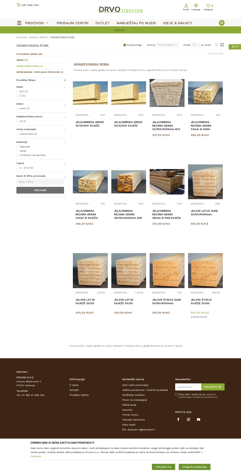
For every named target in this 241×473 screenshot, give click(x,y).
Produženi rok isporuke (33, 155)
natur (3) (25, 108)
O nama (74, 385)
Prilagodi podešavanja (195, 467)
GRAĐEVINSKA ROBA (29, 66)
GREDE (22, 60)
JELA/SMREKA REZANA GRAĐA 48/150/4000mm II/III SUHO (128, 216)
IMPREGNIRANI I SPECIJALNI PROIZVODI (39, 72)
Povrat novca (130, 414)
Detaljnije (167, 152)
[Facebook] (178, 419)
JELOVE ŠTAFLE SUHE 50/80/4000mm (166, 301)
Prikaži (187, 45)
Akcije (23, 151)
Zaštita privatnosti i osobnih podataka (145, 390)
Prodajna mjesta (79, 394)
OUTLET (120, 30)
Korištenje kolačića (133, 394)
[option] (120, 30)
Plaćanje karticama (133, 419)
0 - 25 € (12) (27, 168)
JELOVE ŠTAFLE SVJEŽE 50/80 (201, 301)
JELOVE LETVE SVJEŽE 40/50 (123, 301)
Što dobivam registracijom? (138, 429)
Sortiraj (151, 45)
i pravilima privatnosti (204, 397)
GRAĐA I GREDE (38, 37)
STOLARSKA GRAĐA (29, 54)
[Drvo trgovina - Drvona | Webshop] (120, 9)
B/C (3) (24, 91)
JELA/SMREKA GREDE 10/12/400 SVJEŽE (128, 124)
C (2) (22, 95)
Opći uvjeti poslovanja (135, 385)
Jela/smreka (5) (28, 134)
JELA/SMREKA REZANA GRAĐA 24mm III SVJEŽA (87, 214)
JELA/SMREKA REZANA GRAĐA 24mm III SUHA (201, 126)
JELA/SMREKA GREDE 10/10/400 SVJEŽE (90, 124)
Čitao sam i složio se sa (198, 395)
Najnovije (25, 146)
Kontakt (74, 390)
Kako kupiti (128, 424)
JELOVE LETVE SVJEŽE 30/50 (85, 301)
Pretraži (40, 190)
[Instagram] (188, 419)
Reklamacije (129, 404)
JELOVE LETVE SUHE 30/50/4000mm (204, 212)
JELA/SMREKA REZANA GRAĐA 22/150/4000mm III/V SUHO (166, 127)
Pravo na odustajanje (134, 399)
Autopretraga (134, 45)
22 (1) (23, 121)
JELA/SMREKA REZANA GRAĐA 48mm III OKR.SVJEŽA (166, 214)
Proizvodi (21, 37)
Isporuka (127, 409)
